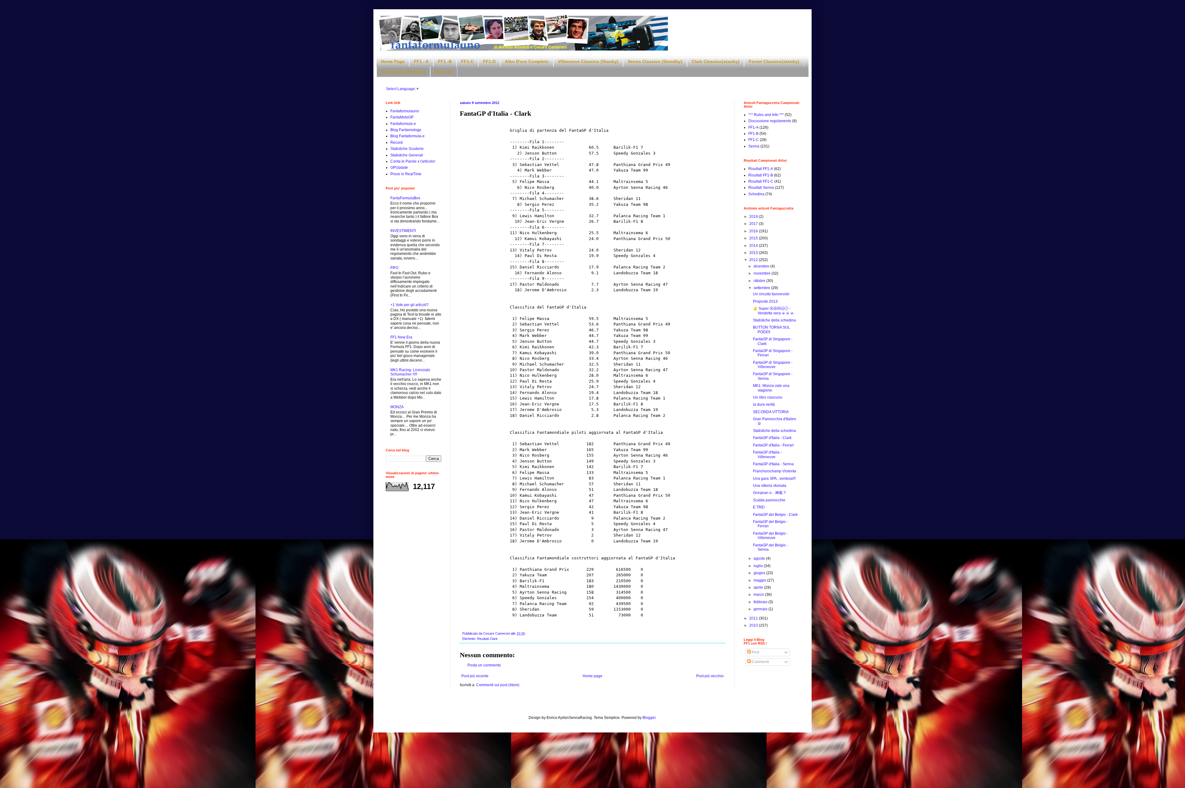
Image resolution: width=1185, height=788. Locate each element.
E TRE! (759, 507)
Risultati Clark (487, 639)
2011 (754, 618)
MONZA (397, 407)
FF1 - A (421, 61)
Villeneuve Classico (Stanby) (588, 61)
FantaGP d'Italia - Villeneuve (767, 454)
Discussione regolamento (769, 121)
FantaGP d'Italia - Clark (772, 438)
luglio (759, 566)
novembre (762, 273)
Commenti (760, 662)
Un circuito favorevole (771, 294)
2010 (754, 625)
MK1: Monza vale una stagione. (771, 388)
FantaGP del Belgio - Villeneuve (770, 535)
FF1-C (467, 61)
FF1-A (753, 127)
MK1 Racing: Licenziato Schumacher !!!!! (410, 372)
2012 (754, 260)
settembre (762, 288)
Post (755, 652)
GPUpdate (399, 167)
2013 (754, 253)
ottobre (760, 281)
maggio (760, 580)
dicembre (762, 266)
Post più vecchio (710, 676)
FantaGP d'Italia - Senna (773, 464)
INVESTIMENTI (403, 231)
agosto (760, 558)
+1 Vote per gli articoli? (409, 305)
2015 (754, 238)
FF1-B (753, 133)
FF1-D (489, 61)
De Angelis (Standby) (403, 71)
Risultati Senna (761, 187)
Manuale (444, 71)
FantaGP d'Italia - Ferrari (773, 445)
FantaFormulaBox (405, 198)
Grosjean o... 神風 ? (769, 493)
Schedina (756, 194)
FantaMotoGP (402, 117)
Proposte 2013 (765, 301)
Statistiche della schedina (774, 320)
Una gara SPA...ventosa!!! (774, 478)
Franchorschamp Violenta (774, 471)
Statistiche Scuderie (407, 149)
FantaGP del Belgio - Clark (775, 514)
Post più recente (475, 676)
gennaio (761, 609)
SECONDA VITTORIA (771, 412)
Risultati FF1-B (760, 175)
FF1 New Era (401, 337)
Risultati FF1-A (760, 169)
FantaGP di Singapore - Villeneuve (772, 364)
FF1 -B (445, 61)
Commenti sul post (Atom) (497, 685)
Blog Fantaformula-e (407, 136)
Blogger (648, 717)
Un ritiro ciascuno (767, 397)
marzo (759, 594)
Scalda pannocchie (769, 500)
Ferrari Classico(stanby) (774, 61)
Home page (592, 676)
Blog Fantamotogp (405, 130)
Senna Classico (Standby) (655, 61)
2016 (754, 231)
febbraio (761, 602)
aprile (759, 587)
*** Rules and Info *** (766, 115)
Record (396, 142)
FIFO (394, 268)
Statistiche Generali (406, 155)
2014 (754, 245)
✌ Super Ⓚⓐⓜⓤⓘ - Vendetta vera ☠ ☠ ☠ (773, 310)
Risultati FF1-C (760, 181)
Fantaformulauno (404, 111)
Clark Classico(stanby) (715, 61)
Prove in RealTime (406, 174)
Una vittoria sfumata (769, 485)
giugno (760, 573)
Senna (753, 146)
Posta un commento (484, 665)
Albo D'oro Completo (527, 61)
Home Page (393, 61)
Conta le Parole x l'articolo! (412, 161)
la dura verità (764, 404)
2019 (754, 216)
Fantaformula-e (403, 124)
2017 (754, 224)
